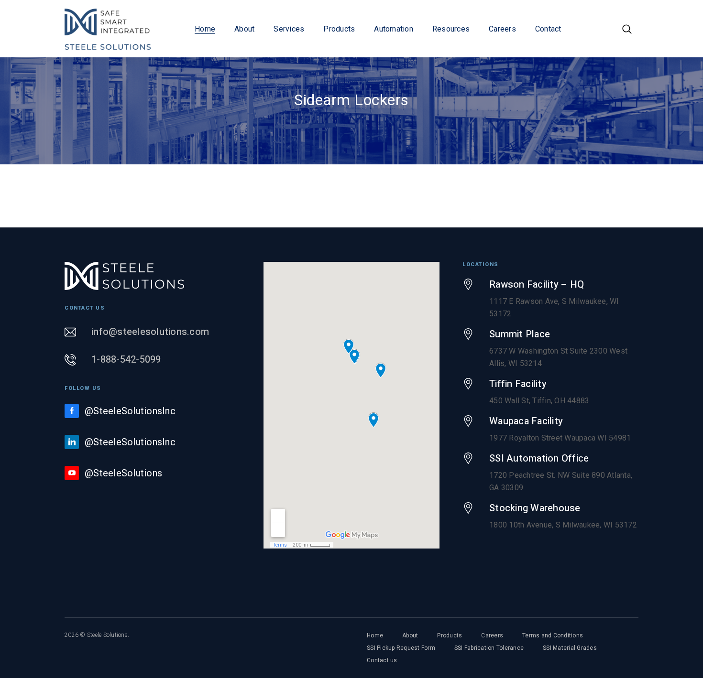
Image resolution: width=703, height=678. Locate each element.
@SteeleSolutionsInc (130, 411)
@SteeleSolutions (123, 473)
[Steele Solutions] (108, 28)
